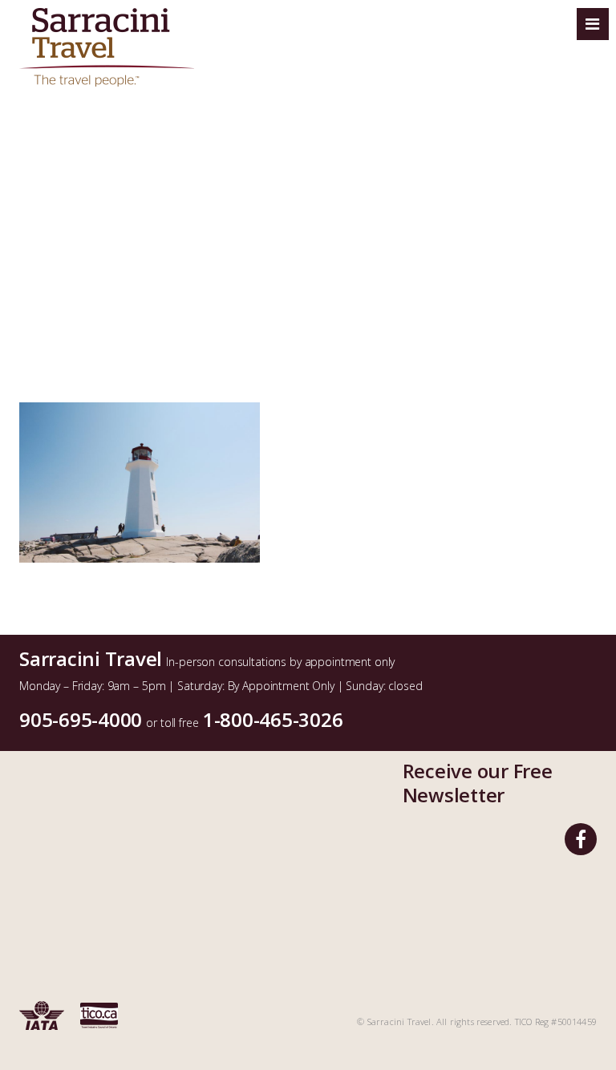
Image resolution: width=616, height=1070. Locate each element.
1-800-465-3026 (273, 719)
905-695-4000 (80, 719)
